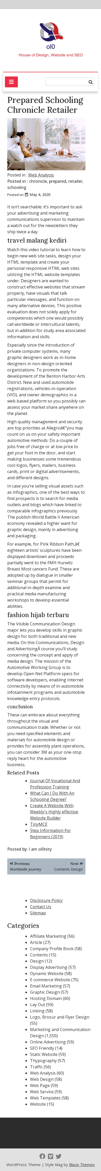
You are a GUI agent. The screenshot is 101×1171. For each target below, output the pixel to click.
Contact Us (40, 906)
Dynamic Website (46, 973)
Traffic (36, 1067)
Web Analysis (41, 175)
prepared (57, 181)
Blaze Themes (82, 1164)
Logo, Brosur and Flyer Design (59, 1017)
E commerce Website (50, 980)
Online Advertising (48, 1042)
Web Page (40, 1085)
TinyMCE (38, 824)
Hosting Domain (46, 998)
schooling (16, 187)
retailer (75, 181)
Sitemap (38, 913)
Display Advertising (48, 967)
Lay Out (37, 1004)
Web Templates (45, 1098)
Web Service (42, 1092)
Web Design (42, 1079)
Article (36, 942)
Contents (39, 955)
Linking (37, 1011)
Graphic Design (45, 992)
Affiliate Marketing (48, 936)
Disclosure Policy (46, 900)
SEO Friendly (42, 1048)
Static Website (43, 1054)
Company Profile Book (52, 948)
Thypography (43, 1060)
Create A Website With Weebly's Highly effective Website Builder (54, 812)
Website (38, 1104)
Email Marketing (46, 986)
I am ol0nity (40, 849)
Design (37, 961)
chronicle (38, 181)
